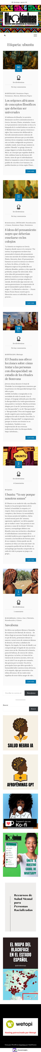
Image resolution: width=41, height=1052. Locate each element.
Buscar (5, 705)
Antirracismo (11, 223)
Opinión (9, 490)
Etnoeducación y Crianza (13, 620)
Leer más (30, 171)
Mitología (19, 354)
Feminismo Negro (22, 93)
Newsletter (31, 693)
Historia (16, 96)
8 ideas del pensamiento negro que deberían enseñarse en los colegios (20, 235)
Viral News (22, 1045)
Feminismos (9, 96)
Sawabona (11, 625)
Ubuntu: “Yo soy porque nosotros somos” (20, 496)
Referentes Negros (26, 96)
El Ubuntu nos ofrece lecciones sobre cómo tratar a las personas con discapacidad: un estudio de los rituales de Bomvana (19, 369)
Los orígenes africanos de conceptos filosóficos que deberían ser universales (20, 106)
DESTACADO (11, 93)
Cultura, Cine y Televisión (25, 618)
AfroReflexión (11, 618)
